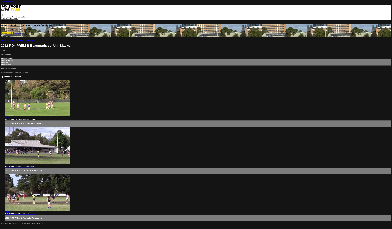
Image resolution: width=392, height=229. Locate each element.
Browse (4, 17)
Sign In (15, 19)
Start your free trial (7, 33)
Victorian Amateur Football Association (17, 40)
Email (11, 58)
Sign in (26, 17)
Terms (6, 223)
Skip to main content (7, 2)
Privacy (11, 223)
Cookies (17, 223)
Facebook (4, 58)
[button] (2, 15)
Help (2, 223)
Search (9, 17)
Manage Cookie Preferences (29, 223)
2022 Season (15, 76)
